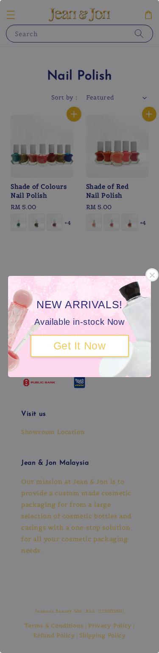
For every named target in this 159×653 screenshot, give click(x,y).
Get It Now (79, 346)
